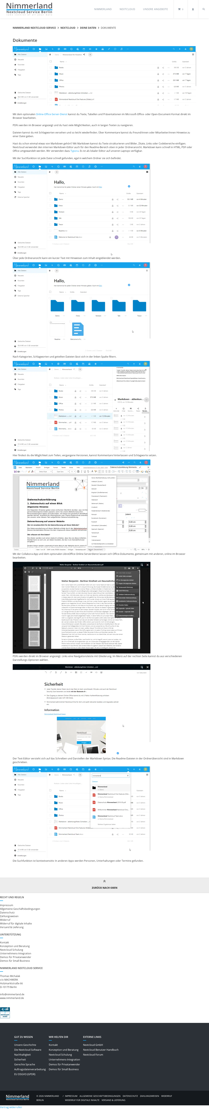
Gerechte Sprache (24, 1064)
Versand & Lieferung (12, 927)
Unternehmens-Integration (15, 953)
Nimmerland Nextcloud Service (34, 27)
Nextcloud (127, 9)
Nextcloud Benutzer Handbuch (101, 1049)
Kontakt (4, 942)
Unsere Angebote (155, 9)
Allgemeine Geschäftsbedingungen (20, 909)
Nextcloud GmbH (93, 1045)
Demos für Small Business (15, 960)
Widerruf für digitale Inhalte (16, 923)
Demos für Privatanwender (15, 957)
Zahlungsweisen (9, 916)
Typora (75, 151)
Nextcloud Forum (93, 1054)
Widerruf (5, 920)
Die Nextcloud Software (27, 1049)
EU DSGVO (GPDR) (24, 1074)
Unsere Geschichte (25, 1045)
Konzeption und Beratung (15, 946)
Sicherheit (20, 1059)
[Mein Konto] (193, 9)
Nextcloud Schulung (11, 949)
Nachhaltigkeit (22, 1054)
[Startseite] (29, 9)
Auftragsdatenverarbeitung (30, 1069)
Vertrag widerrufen (11, 1107)
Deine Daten (88, 27)
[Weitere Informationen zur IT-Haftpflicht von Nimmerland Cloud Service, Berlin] (5, 1017)
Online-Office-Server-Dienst (51, 114)
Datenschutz (7, 912)
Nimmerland (103, 9)
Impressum (6, 905)
